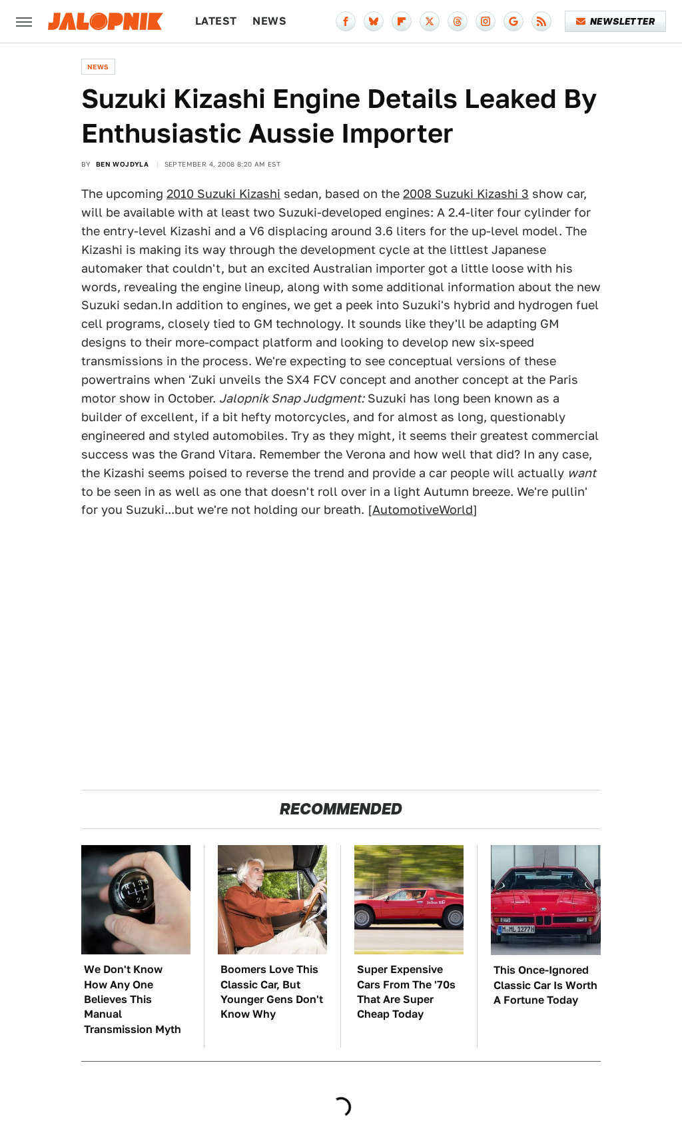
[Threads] (458, 21)
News (269, 21)
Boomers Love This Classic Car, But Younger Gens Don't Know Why (271, 991)
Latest (215, 21)
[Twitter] (430, 21)
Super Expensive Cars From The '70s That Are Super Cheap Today (406, 991)
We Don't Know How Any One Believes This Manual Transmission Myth (132, 999)
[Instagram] (486, 21)
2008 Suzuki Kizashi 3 (466, 194)
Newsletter (622, 21)
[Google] (513, 21)
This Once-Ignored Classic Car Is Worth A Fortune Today (545, 985)
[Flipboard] (402, 21)
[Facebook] (346, 21)
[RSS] (541, 21)
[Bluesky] (374, 21)
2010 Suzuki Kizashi (223, 194)
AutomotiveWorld (422, 510)
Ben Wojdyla (122, 164)
